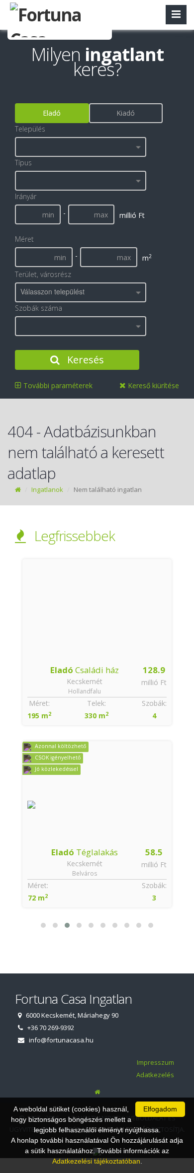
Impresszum (155, 1062)
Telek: (96, 703)
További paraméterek (57, 385)
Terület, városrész (43, 274)
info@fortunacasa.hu (61, 1039)
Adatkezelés (155, 1074)
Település (30, 129)
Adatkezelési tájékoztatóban (96, 1161)
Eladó (52, 113)
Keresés (84, 359)
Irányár (25, 196)
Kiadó (125, 113)
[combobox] (80, 147)
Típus (23, 162)
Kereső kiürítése (152, 385)
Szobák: (154, 703)
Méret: (39, 703)
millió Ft (154, 682)
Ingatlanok (47, 489)
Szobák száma (38, 308)
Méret (24, 239)
